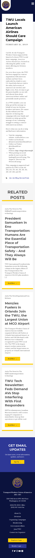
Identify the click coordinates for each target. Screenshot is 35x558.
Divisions (17, 516)
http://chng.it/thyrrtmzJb (24, 151)
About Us (17, 513)
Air (10, 178)
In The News (11, 209)
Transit (13, 211)
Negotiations (21, 296)
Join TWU (17, 529)
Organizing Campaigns (17, 520)
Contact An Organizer (17, 532)
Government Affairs (17, 526)
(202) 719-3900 (15, 505)
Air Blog (15, 178)
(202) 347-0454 (16, 507)
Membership (17, 523)
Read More (11, 283)
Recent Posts (24, 178)
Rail (9, 211)
